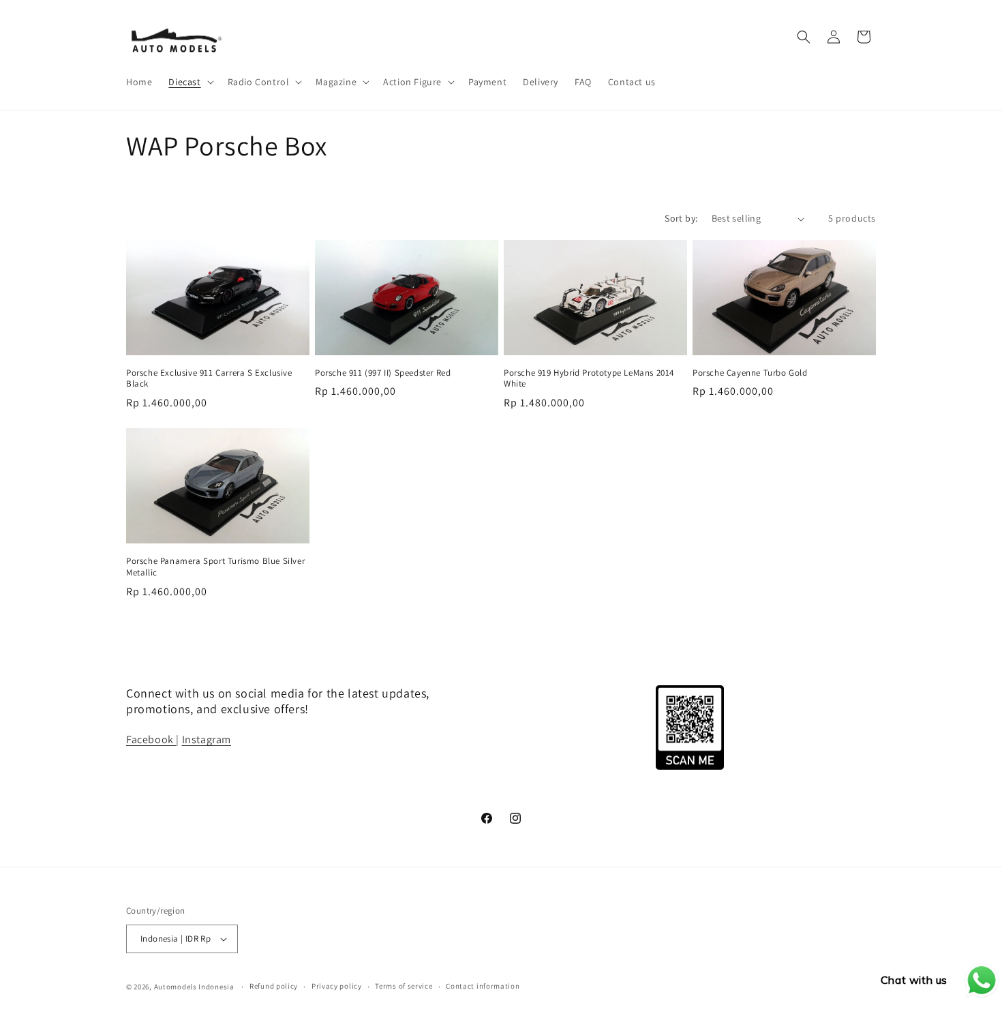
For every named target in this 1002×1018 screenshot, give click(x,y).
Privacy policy (337, 986)
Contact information (482, 986)
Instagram (206, 739)
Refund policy (273, 986)
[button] (189, 82)
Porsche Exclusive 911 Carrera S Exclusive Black (209, 379)
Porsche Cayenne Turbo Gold (750, 373)
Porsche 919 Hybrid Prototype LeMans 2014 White (589, 379)
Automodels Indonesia (194, 986)
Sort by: (681, 218)
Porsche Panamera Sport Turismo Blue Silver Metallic (215, 567)
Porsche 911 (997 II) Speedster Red (383, 373)
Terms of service (403, 986)
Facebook (151, 739)
